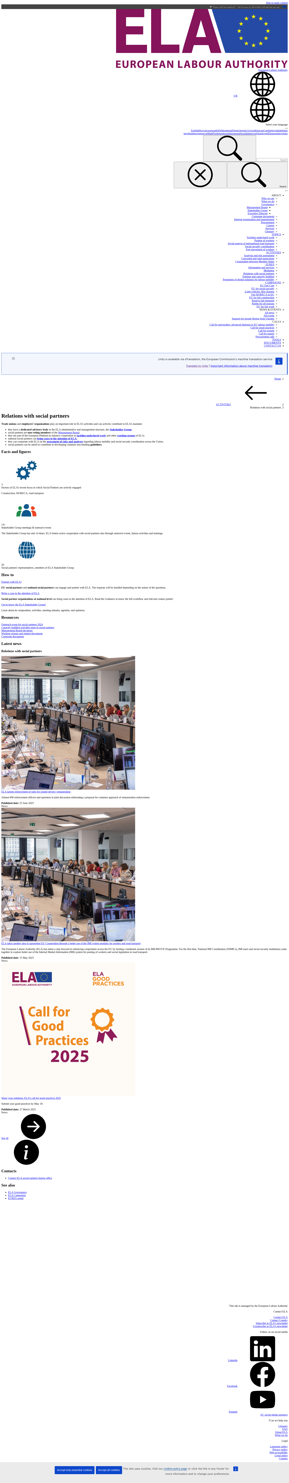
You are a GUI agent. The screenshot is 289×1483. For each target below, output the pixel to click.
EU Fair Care (267, 285)
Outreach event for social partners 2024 (22, 624)
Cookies (283, 1458)
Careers (270, 225)
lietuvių (196, 133)
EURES (270, 264)
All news (269, 312)
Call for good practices (262, 327)
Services (269, 228)
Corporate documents (263, 216)
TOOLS (276, 339)
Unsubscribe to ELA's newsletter (270, 1326)
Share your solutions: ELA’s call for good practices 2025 (31, 1098)
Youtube (233, 1411)
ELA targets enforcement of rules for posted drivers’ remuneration (36, 791)
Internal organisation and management (254, 219)
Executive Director (258, 213)
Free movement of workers (260, 249)
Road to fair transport (263, 300)
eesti (243, 130)
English (195, 130)
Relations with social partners (258, 273)
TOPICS (276, 234)
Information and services (261, 267)
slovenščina (267, 133)
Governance (267, 204)
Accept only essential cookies (74, 1470)
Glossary (269, 231)
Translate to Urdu (197, 365)
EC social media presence (274, 1414)
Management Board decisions (17, 630)
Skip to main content (277, 2)
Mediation (269, 270)
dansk (229, 130)
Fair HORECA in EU (262, 294)
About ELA (281, 1432)
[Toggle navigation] (286, 190)
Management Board (257, 207)
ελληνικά (250, 130)
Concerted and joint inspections (257, 258)
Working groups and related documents (22, 633)
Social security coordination (259, 246)
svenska (283, 133)
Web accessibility (278, 1452)
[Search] (229, 148)
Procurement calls (265, 336)
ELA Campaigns (17, 1195)
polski (228, 133)
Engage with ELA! (11, 581)
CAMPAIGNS (273, 282)
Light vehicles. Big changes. (259, 291)
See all (4, 1138)
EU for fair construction (261, 297)
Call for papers (266, 333)
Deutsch (236, 130)
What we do (267, 201)
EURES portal (15, 1198)
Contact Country (279, 1320)
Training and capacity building (258, 276)
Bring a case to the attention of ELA (20, 593)
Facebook (232, 1386)
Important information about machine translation (241, 365)
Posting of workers (264, 240)
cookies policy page (175, 1468)
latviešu (188, 133)
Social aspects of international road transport (251, 243)
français (259, 130)
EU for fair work (265, 306)
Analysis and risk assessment (259, 255)
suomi (276, 133)
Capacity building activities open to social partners (27, 627)
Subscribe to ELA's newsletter (272, 1323)
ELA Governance (17, 1192)
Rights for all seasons (263, 303)
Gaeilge (267, 130)
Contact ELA (280, 1317)
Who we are (267, 198)
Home (277, 378)
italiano (284, 130)
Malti (210, 133)
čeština (222, 130)
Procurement (267, 222)
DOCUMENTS (272, 342)
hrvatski (276, 130)
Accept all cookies (109, 1470)
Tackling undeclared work (260, 237)
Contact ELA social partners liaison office (30, 1178)
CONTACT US (272, 345)
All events (269, 315)
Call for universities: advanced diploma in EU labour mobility (241, 324)
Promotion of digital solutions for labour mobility (248, 279)
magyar (203, 133)
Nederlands (219, 133)
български (205, 130)
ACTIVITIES (273, 252)
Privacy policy (280, 1449)
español (215, 130)
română (246, 133)
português (236, 133)
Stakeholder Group (258, 210)
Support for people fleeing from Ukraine (253, 318)
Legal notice (281, 1455)
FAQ (285, 1429)
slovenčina (255, 133)
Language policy (279, 1446)
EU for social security (262, 288)
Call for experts (266, 330)
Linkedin (232, 1360)
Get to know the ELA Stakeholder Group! (23, 604)
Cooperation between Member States (254, 261)
